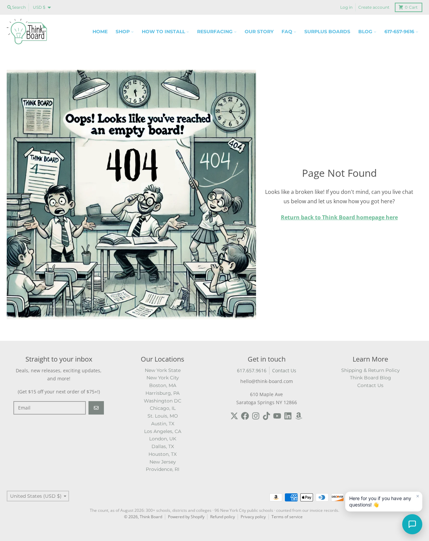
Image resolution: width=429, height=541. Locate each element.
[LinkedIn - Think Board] (288, 416)
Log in (346, 7)
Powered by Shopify (186, 517)
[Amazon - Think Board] (299, 416)
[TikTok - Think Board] (266, 416)
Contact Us (284, 370)
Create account (373, 7)
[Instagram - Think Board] (256, 416)
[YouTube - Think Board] (277, 416)
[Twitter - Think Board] (234, 416)
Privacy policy (253, 517)
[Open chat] (412, 524)
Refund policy (222, 517)
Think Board (151, 517)
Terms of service (287, 517)
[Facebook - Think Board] (245, 416)
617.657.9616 (251, 370)
